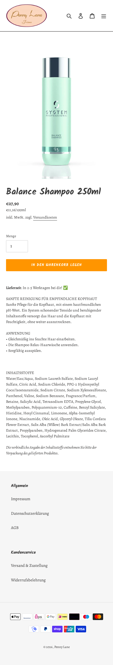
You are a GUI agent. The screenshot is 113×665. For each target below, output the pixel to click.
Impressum (20, 499)
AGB (15, 527)
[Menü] (103, 16)
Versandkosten (45, 217)
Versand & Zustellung (29, 565)
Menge (11, 236)
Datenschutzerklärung (30, 513)
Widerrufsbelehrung (28, 580)
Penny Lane (62, 647)
